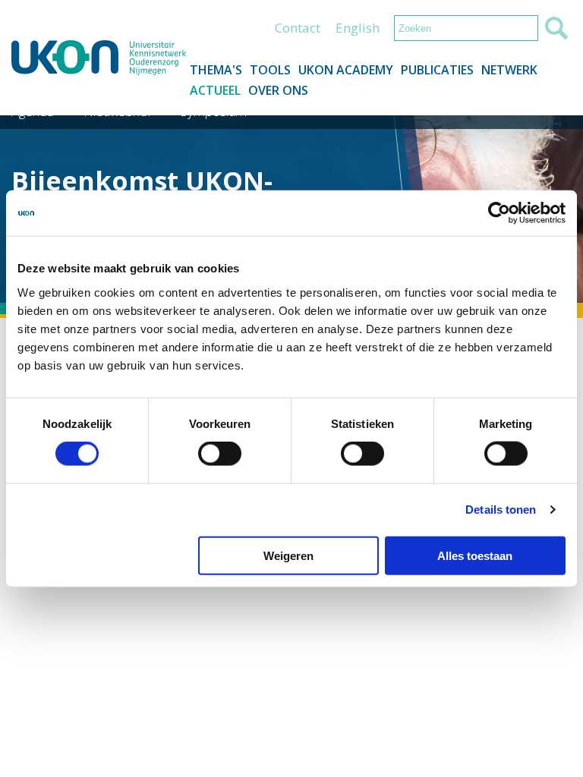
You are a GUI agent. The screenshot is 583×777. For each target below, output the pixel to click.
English (358, 27)
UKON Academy (345, 69)
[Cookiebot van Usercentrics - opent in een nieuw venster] (499, 213)
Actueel (215, 90)
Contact (297, 27)
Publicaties (437, 69)
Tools (270, 69)
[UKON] (98, 58)
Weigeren (288, 555)
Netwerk (509, 69)
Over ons (278, 90)
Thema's (216, 69)
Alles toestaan (474, 555)
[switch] (219, 454)
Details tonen (500, 509)
